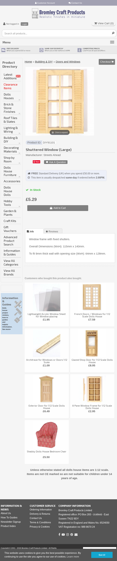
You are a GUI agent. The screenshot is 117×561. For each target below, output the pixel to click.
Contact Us (76, 3)
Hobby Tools (8, 202)
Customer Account (46, 3)
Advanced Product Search (10, 240)
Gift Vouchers (10, 229)
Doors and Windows (68, 61)
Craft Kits (10, 221)
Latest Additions (10, 76)
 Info (30, 231)
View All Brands (9, 272)
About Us (6, 513)
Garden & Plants (10, 212)
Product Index (8, 526)
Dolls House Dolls (8, 190)
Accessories (12, 181)
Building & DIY (11, 139)
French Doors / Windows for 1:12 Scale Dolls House (92, 315)
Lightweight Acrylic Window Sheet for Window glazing (47, 315)
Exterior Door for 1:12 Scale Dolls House (46, 406)
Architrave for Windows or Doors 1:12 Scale (46, 361)
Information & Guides (12, 252)
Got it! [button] (102, 555)
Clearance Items (11, 86)
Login (24, 24)
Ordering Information (41, 509)
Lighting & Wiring (11, 129)
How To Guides (9, 517)
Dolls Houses (9, 96)
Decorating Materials (11, 149)
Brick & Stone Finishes (9, 107)
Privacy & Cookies (40, 526)
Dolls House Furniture (10, 171)
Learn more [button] (73, 556)
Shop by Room (9, 159)
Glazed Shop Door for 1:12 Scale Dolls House (92, 361)
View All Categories (11, 262)
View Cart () (105, 23)
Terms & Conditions (40, 522)
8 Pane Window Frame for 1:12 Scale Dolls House (92, 406)
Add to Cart (59, 208)
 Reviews (52, 231)
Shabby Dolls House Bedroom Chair (46, 451)
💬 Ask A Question (56, 162)
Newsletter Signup (11, 522)
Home (28, 61)
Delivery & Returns (40, 514)
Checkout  (106, 62)
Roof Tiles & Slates (10, 119)
